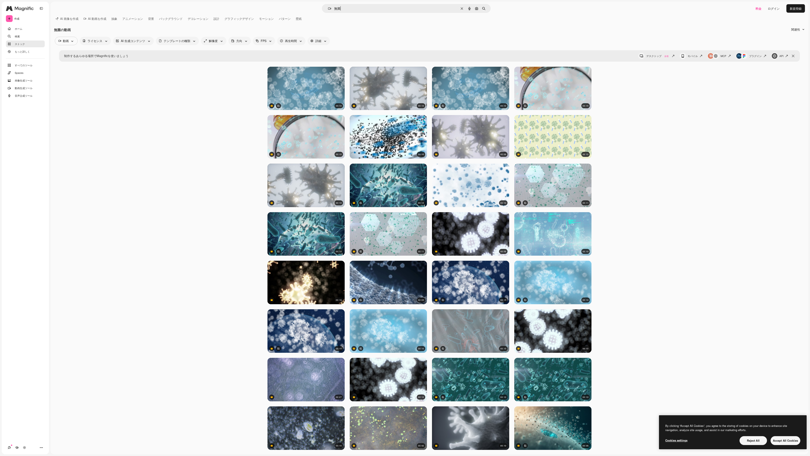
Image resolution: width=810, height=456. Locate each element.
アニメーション (132, 18)
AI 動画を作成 (97, 18)
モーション (266, 18)
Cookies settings (676, 440)
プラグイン (755, 56)
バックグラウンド (171, 18)
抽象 (114, 18)
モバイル (693, 56)
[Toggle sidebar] (41, 8)
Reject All (753, 440)
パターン (285, 18)
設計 (216, 18)
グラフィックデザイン (239, 18)
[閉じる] (793, 56)
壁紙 (299, 18)
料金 (758, 8)
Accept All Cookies (785, 440)
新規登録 (796, 8)
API (781, 56)
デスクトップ (657, 56)
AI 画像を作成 (69, 18)
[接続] (9, 447)
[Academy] (17, 447)
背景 (151, 18)
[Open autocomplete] (328, 8)
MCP (723, 56)
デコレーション (198, 18)
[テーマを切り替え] (24, 447)
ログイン (774, 8)
